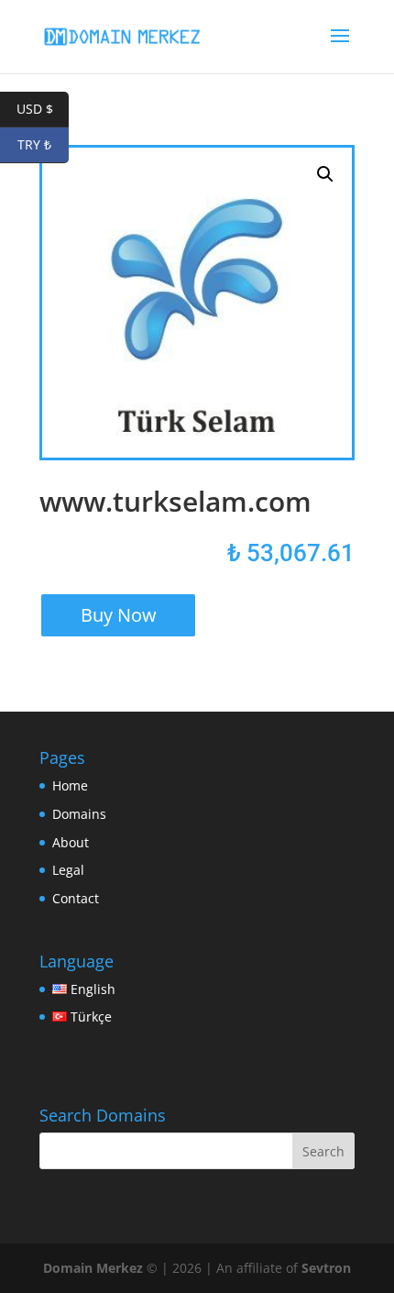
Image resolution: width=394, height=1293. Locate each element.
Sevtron (326, 1267)
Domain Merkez (93, 1267)
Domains (79, 814)
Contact (75, 898)
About (70, 842)
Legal (68, 870)
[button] (325, 174)
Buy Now (119, 614)
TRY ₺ (43, 144)
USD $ (42, 108)
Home (70, 785)
